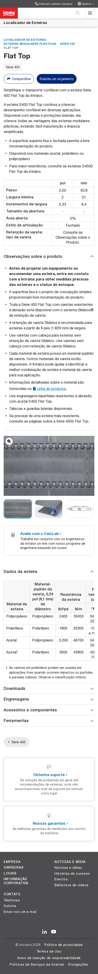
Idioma (86, 3)
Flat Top (11, 48)
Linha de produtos (51, 388)
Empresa (12, 862)
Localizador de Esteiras (25, 22)
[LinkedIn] (44, 932)
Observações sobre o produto (33, 256)
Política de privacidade (63, 945)
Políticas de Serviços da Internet (37, 964)
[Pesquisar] (77, 13)
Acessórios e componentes (30, 710)
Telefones (12, 900)
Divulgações (78, 964)
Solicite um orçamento (57, 79)
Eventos (61, 879)
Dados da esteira (20, 571)
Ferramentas (16, 720)
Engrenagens (16, 699)
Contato (12, 894)
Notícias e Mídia (69, 862)
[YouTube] (53, 932)
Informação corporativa (16, 881)
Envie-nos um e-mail (20, 912)
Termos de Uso (48, 951)
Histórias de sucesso (72, 873)
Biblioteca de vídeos (71, 885)
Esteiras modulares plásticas (30, 43)
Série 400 (67, 43)
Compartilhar (21, 79)
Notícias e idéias (68, 867)
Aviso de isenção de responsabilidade (49, 958)
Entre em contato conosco (55, 3)
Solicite (10, 906)
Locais (10, 873)
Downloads (14, 688)
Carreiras (13, 867)
